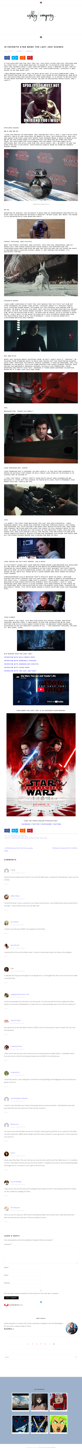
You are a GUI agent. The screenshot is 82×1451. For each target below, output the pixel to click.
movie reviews (20, 838)
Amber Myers (15, 896)
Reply (6, 884)
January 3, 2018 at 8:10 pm (17, 948)
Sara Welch (15, 922)
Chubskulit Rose (16, 1046)
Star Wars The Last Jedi (40, 838)
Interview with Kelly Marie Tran (19, 657)
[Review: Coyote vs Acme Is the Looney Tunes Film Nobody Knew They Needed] (20, 1409)
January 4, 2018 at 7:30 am (17, 1049)
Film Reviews (14, 836)
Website (7, 1283)
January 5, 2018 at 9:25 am (17, 1210)
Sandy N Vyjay (15, 1020)
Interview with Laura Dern (17, 667)
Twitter (36, 824)
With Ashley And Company (41, 19)
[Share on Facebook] (7, 58)
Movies (20, 836)
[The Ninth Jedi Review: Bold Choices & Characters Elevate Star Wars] (39, 1409)
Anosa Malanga (16, 1181)
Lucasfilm (14, 838)
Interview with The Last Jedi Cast (20, 671)
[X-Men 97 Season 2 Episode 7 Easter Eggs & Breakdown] (39, 1432)
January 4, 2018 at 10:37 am (18, 1155)
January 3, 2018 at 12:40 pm (18, 872)
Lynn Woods (15, 945)
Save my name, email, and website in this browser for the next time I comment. (31, 1293)
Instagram (46, 824)
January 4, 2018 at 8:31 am (17, 1075)
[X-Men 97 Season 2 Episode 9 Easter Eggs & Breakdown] (58, 1409)
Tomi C (13, 1153)
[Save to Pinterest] (30, 58)
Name (6, 1267)
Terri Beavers (15, 1207)
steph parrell (15, 1072)
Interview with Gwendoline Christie (21, 664)
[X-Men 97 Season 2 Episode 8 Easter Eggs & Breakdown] (20, 1432)
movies (26, 838)
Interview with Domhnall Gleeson (20, 660)
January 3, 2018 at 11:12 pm (18, 997)
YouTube (57, 824)
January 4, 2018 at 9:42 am (17, 1101)
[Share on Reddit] (22, 58)
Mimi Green (15, 1124)
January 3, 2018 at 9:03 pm (17, 971)
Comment (8, 1244)
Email (6, 1275)
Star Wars (25, 836)
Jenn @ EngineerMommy (19, 1098)
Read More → (9, 1329)
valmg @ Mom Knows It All (20, 994)
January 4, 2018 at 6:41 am (17, 1023)
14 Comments (29, 51)
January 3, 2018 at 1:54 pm (17, 898)
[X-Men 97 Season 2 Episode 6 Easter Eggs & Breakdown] (58, 1432)
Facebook (25, 824)
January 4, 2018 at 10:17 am (18, 1127)
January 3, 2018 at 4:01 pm (17, 924)
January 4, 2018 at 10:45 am (18, 1184)
